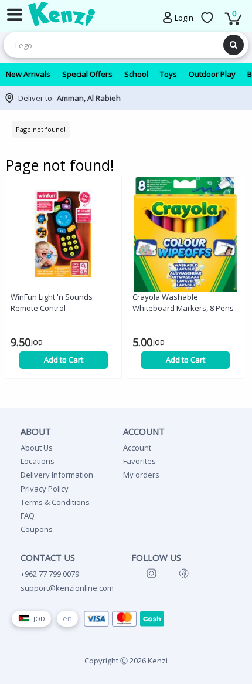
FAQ (28, 515)
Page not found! (41, 129)
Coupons (37, 529)
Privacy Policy (45, 488)
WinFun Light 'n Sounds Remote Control (52, 302)
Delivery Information (57, 474)
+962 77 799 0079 (50, 573)
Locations (38, 461)
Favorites (139, 461)
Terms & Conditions (55, 502)
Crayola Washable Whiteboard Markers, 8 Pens (183, 302)
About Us (37, 447)
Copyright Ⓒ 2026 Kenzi (126, 660)
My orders (141, 474)
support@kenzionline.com (67, 588)
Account (137, 447)
